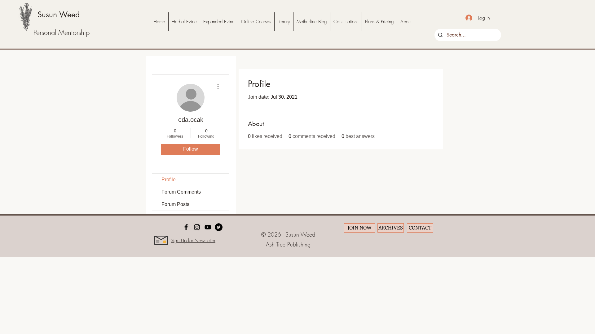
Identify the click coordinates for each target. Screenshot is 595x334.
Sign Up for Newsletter (193, 241)
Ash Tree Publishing (288, 244)
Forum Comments (181, 192)
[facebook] (186, 227)
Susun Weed (58, 14)
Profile (168, 179)
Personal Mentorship (61, 32)
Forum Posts (175, 204)
